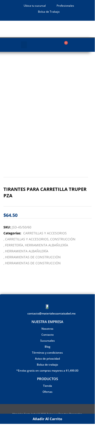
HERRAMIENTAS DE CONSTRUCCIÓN (33, 257)
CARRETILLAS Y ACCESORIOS (45, 233)
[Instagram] (50, 409)
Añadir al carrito (47, 418)
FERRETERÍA (14, 245)
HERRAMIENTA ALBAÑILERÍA (46, 245)
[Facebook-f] (44, 409)
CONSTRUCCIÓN (62, 239)
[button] (24, 44)
